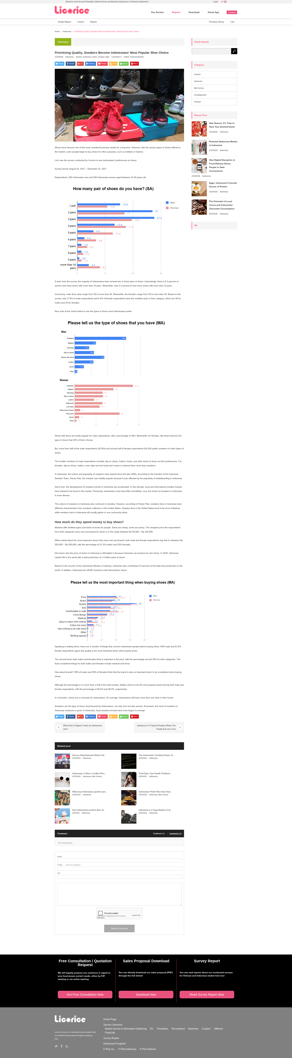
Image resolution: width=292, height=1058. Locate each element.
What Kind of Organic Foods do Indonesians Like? (82, 727)
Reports (176, 12)
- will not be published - (69, 865)
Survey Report (111, 1038)
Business (193, 1028)
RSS (67, 1046)
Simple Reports (64, 22)
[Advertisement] (214, 277)
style (107, 57)
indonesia (87, 57)
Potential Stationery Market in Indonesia (223, 143)
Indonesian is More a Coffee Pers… (89, 773)
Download (194, 12)
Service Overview (112, 1024)
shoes (94, 57)
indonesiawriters (137, 57)
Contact (232, 12)
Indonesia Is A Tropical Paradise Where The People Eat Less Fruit (156, 727)
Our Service (157, 12)
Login (215, 2)
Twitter (56, 1046)
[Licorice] (72, 10)
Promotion (162, 1028)
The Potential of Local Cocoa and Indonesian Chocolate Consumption (222, 205)
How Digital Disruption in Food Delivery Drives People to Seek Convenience (222, 165)
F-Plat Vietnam (148, 1049)
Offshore (218, 1028)
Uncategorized (200, 95)
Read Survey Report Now (207, 994)
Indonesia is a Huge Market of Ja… (156, 810)
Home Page (109, 1019)
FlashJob (110, 1032)
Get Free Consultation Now (85, 994)
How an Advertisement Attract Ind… (89, 755)
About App (213, 12)
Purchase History (216, 22)
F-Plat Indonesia (127, 1049)
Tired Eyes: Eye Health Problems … (156, 773)
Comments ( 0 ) (175, 833)
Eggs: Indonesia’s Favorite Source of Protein (223, 185)
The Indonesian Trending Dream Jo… (157, 755)
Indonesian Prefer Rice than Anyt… (155, 791)
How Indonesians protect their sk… (89, 810)
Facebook (62, 1046)
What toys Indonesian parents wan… (90, 791)
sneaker (101, 57)
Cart (232, 22)
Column (80, 22)
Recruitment (178, 1028)
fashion (79, 57)
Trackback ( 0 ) (159, 833)
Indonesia (67, 31)
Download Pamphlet (114, 1043)
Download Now (146, 994)
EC (152, 1028)
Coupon (206, 1028)
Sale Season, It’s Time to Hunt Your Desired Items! (222, 125)
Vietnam (197, 102)
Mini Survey (97, 776)
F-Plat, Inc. (109, 1049)
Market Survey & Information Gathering (126, 1028)
